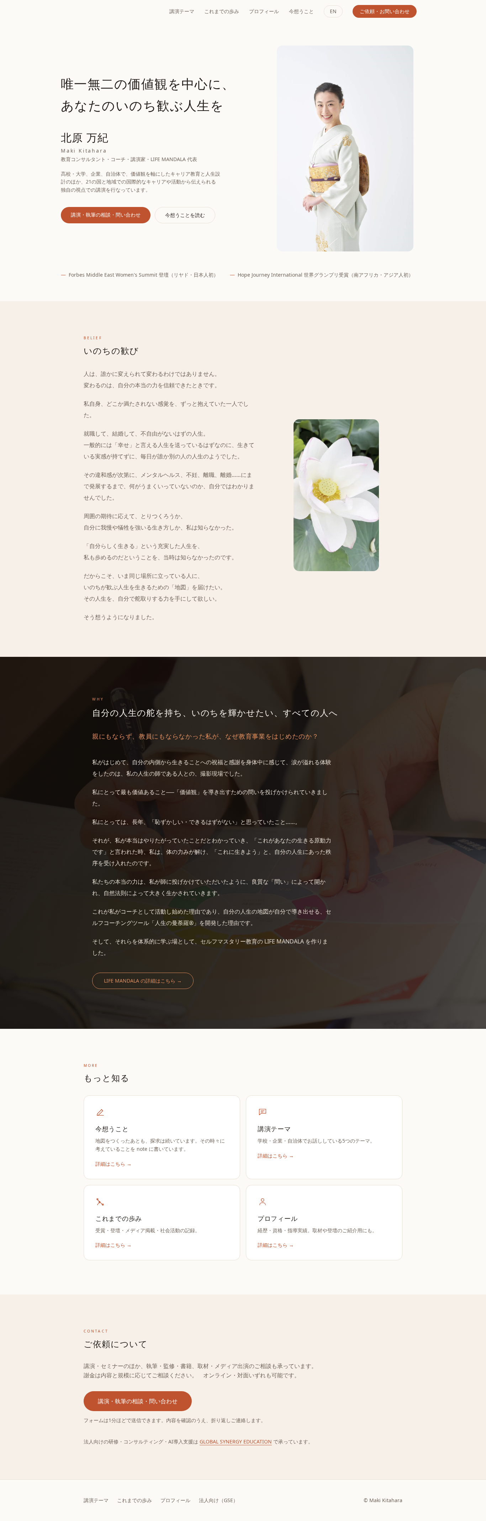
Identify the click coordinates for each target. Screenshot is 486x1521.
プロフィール (264, 11)
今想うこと (301, 11)
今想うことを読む (185, 215)
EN (333, 11)
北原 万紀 (82, 11)
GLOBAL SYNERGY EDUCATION (236, 1441)
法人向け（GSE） (218, 1500)
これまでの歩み (221, 11)
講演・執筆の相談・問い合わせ (106, 214)
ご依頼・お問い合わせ (385, 11)
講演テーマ (181, 11)
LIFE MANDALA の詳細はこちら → (143, 980)
